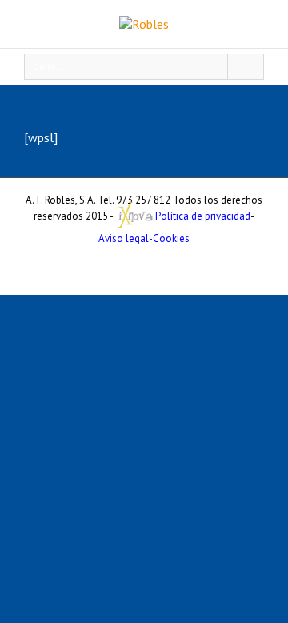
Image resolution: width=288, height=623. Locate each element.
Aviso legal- (125, 238)
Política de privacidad (202, 216)
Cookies (171, 238)
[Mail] (144, 267)
